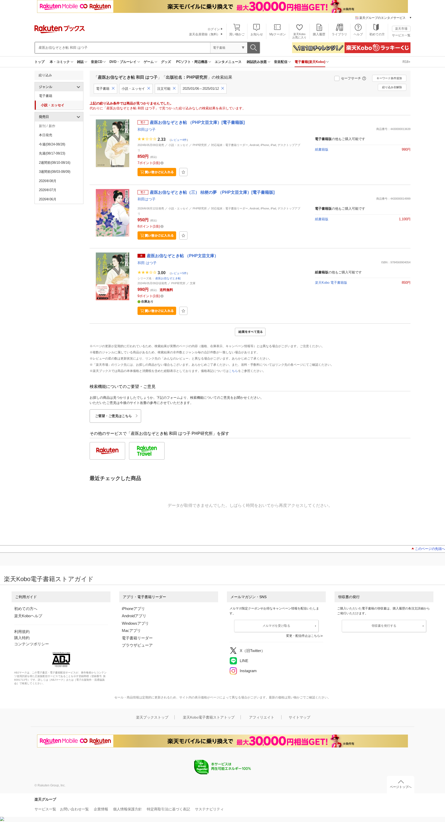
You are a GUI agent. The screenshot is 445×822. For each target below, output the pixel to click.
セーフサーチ (351, 78)
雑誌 (80, 62)
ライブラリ (339, 34)
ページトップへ (401, 787)
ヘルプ (358, 34)
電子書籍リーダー (137, 638)
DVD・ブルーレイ (122, 62)
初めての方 (377, 34)
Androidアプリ (134, 616)
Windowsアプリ (135, 623)
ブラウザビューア (137, 645)
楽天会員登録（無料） (204, 34)
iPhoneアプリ (133, 608)
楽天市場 (401, 28)
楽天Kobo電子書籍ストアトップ (209, 717)
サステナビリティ (209, 809)
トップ (40, 62)
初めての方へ (25, 608)
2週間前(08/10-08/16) (54, 163)
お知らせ (257, 34)
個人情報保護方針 (127, 809)
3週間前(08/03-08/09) (54, 172)
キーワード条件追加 (389, 78)
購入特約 (22, 638)
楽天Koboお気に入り (299, 35)
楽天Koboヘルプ (28, 616)
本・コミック (60, 62)
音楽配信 (280, 62)
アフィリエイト (261, 717)
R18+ (406, 62)
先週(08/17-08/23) (52, 153)
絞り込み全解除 (392, 87)
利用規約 (22, 631)
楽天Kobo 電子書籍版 (331, 282)
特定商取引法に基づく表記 (168, 809)
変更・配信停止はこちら (303, 636)
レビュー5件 (179, 272)
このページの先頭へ (430, 549)
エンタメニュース (228, 62)
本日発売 (45, 135)
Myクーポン (277, 34)
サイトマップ (299, 717)
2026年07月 (47, 190)
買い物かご (237, 34)
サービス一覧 (401, 35)
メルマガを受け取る (276, 626)
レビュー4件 (179, 139)
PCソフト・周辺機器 (192, 62)
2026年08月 (47, 181)
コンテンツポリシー (31, 644)
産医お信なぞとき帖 (168, 278)
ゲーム (149, 62)
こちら (233, 371)
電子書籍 (45, 96)
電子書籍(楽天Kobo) (310, 62)
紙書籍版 (321, 149)
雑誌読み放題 (257, 62)
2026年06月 (47, 199)
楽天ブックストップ (152, 717)
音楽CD (96, 62)
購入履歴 (319, 34)
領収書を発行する (384, 626)
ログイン (214, 29)
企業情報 (101, 809)
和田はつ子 (147, 129)
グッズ (166, 62)
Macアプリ (131, 630)
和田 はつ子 (147, 263)
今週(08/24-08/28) (52, 144)
